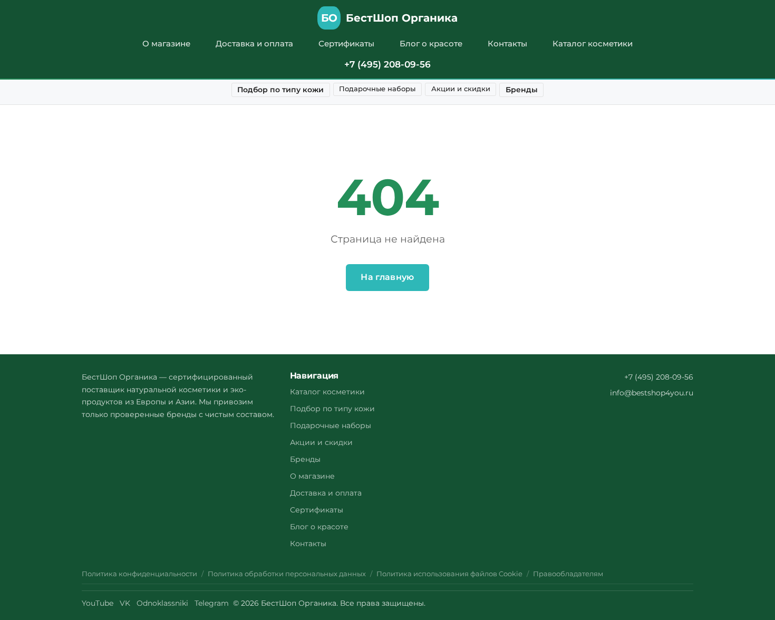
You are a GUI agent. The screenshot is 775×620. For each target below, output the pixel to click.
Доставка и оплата (254, 43)
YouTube (97, 603)
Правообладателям (568, 574)
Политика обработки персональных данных (287, 574)
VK (125, 603)
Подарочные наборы (377, 89)
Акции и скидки (460, 89)
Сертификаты (346, 43)
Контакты (507, 43)
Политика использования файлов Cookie (449, 574)
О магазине (166, 43)
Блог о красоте (431, 43)
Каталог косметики (593, 43)
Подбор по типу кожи (280, 89)
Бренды (522, 89)
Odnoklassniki (162, 603)
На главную (387, 277)
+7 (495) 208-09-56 (387, 64)
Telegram (212, 603)
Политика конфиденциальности (139, 574)
